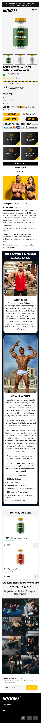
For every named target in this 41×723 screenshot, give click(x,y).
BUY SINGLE (12, 114)
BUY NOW (31, 119)
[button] (29, 10)
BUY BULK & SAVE (29, 114)
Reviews (16, 78)
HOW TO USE (20, 164)
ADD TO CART (11, 119)
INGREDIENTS (20, 167)
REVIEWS (20, 171)
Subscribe (32, 687)
